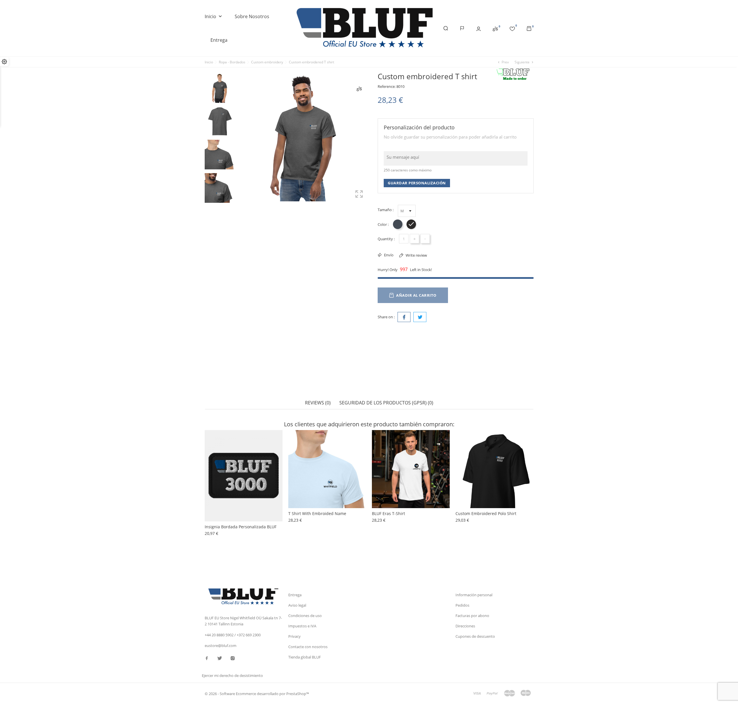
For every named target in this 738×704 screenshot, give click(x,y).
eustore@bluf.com (220, 645)
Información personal (473, 594)
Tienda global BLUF (304, 657)
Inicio (214, 17)
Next (219, 206)
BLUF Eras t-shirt (388, 513)
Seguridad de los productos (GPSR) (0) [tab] (386, 403)
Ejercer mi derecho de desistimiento (232, 675)
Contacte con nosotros (307, 646)
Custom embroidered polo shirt (485, 513)
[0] (495, 28)
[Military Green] (299, 461)
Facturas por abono (472, 615)
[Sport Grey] (299, 449)
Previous (219, 69)
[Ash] (299, 455)
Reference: (387, 86)
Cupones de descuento (475, 636)
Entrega (218, 40)
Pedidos (462, 605)
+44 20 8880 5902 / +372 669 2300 (233, 634)
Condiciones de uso (305, 615)
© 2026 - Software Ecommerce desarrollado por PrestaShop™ (257, 693)
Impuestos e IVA (302, 626)
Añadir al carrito (416, 295)
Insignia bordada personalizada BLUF (240, 526)
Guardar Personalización (417, 183)
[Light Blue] (299, 467)
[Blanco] (299, 444)
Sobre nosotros (252, 16)
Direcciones (465, 626)
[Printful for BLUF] (514, 74)
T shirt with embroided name (317, 513)
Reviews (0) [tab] (318, 403)
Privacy (294, 636)
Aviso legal (297, 605)
